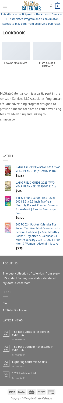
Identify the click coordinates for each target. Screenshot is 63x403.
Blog (5, 303)
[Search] (51, 6)
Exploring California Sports (29, 362)
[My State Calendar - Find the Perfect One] (31, 6)
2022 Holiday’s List (24, 373)
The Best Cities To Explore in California (31, 333)
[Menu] (5, 6)
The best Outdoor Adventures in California (32, 348)
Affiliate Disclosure (15, 310)
